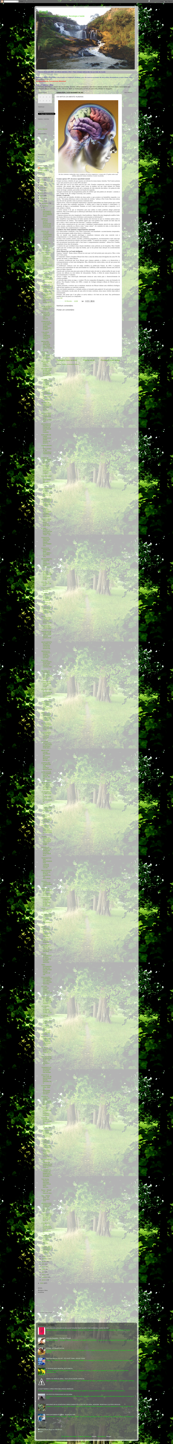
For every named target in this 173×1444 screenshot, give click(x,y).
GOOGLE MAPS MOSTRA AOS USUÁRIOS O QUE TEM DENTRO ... (46, 1250)
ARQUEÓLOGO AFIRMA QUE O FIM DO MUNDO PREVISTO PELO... (46, 1207)
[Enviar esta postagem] (82, 301)
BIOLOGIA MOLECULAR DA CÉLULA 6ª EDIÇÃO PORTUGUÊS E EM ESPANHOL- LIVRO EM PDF (77, 1328)
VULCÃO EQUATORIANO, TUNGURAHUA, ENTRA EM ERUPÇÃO (46, 267)
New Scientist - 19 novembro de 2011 (46, 589)
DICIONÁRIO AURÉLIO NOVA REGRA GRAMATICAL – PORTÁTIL (46, 1134)
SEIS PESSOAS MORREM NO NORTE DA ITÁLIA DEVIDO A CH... (46, 1061)
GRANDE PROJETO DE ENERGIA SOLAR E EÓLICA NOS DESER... (46, 383)
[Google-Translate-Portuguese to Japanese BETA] (40, 102)
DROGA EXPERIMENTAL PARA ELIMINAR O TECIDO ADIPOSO (46, 958)
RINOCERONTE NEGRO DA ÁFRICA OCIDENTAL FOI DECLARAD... (46, 874)
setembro (45, 1259)
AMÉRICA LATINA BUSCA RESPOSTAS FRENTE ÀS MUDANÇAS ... (46, 223)
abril (43, 1272)
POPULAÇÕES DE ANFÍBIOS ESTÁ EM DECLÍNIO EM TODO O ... (46, 726)
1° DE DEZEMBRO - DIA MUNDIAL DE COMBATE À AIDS (46, 213)
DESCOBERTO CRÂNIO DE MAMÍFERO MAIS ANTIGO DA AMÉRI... (46, 1173)
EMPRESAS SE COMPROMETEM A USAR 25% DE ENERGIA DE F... (46, 635)
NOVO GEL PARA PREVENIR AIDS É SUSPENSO (45, 355)
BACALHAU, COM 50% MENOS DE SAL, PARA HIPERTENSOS (46, 345)
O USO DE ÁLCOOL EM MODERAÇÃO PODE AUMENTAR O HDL (46, 575)
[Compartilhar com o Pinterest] (94, 301)
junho (44, 1266)
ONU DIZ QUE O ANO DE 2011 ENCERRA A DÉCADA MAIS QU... (46, 257)
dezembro (45, 203)
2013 (42, 195)
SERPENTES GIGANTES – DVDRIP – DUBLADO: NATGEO (46, 655)
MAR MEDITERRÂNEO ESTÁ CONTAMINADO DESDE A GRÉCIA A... (46, 716)
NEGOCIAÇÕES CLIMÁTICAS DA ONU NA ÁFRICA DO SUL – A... (46, 1217)
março (44, 1274)
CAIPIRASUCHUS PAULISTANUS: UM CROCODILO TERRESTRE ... (46, 450)
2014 (42, 193)
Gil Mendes (40, 157)
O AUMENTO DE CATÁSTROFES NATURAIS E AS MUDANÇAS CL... (46, 1228)
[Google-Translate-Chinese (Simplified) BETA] (40, 98)
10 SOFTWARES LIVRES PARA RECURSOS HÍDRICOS (55, 1389)
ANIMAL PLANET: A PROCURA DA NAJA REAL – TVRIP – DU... (46, 532)
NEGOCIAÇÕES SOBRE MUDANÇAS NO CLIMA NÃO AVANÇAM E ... (46, 299)
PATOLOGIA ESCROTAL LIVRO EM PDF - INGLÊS (45, 316)
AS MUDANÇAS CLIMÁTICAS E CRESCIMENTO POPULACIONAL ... (46, 796)
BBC (61, 298)
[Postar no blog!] (88, 301)
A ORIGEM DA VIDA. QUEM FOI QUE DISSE (46, 684)
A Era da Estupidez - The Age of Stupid (58, 1338)
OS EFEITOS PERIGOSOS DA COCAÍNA (46, 627)
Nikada (94, 1436)
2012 (42, 198)
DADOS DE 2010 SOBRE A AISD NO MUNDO (46, 460)
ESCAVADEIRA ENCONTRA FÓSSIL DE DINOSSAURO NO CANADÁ (46, 428)
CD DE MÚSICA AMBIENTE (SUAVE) (46, 308)
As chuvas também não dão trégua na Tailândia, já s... (46, 1051)
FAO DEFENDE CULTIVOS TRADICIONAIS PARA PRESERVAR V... (46, 808)
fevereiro (45, 1277)
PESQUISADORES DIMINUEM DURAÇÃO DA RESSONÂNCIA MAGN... (46, 1163)
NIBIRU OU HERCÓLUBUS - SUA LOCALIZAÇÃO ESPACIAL (65, 1379)
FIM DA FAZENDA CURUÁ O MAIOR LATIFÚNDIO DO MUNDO (46, 1143)
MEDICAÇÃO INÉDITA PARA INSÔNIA (45, 364)
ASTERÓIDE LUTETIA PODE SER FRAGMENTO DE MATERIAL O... (46, 830)
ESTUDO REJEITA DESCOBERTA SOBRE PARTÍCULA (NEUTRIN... (46, 512)
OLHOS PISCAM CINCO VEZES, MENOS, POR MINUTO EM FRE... (46, 492)
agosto (44, 1261)
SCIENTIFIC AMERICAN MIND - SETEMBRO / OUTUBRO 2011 (46, 552)
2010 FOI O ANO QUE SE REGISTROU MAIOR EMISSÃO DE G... (46, 1079)
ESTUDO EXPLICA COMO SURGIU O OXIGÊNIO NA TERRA (46, 990)
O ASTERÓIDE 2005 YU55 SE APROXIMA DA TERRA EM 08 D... (46, 1090)
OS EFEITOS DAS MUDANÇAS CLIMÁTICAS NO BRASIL (46, 597)
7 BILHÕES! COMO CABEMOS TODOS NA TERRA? (45, 336)
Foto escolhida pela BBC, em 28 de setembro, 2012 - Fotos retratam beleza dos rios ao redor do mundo (71, 72)
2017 (42, 185)
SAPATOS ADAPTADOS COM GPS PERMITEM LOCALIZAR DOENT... (46, 1041)
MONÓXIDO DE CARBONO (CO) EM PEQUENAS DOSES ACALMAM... (46, 902)
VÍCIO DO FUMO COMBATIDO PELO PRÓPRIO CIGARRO (46, 1111)
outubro (44, 1256)
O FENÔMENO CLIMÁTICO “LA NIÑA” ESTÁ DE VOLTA (46, 736)
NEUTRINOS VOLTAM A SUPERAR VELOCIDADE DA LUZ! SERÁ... (46, 675)
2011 (42, 201)
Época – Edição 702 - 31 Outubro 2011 (46, 1191)
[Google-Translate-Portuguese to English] (43, 102)
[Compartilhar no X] (90, 301)
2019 (42, 180)
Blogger (108, 1436)
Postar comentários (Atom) (70, 364)
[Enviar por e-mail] (86, 301)
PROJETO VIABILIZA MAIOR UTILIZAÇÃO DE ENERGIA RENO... (46, 1100)
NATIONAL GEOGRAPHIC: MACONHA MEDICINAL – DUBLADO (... (46, 745)
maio (43, 1269)
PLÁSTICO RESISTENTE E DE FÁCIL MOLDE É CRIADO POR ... (46, 664)
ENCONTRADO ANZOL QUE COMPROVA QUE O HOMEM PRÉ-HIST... (46, 417)
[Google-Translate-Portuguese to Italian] (49, 98)
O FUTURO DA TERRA (46, 603)
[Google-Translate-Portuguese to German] (46, 98)
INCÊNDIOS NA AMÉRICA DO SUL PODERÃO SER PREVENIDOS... (46, 919)
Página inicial (89, 360)
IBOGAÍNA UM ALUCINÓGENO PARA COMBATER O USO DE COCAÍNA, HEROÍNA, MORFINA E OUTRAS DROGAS (83, 1404)
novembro (45, 206)
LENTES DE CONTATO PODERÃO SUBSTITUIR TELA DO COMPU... (46, 469)
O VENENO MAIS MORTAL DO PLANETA (59, 1368)
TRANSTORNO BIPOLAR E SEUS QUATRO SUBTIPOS (46, 522)
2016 (42, 188)
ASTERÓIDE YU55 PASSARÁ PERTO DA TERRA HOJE (46, 1010)
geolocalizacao (42, 129)
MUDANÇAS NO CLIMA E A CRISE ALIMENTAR (46, 289)
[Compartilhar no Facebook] (92, 301)
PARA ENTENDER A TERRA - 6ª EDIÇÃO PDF (60, 1414)
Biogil (43, 12)
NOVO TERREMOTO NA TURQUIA (46, 910)
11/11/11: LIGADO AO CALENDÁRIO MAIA (46, 883)
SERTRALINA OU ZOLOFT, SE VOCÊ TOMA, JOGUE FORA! (65, 1358)
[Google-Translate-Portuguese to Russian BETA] (46, 102)
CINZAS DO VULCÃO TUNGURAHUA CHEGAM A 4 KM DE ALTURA (46, 235)
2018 (42, 182)
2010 (42, 1283)
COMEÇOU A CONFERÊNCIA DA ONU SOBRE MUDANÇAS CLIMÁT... (46, 325)
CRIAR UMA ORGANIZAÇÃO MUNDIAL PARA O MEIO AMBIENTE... (46, 1000)
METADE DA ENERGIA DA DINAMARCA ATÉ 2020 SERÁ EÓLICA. (46, 407)
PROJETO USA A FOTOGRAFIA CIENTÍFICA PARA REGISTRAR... (46, 694)
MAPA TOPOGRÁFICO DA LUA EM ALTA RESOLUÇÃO (46, 620)
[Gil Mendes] (39, 159)
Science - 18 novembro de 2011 (46, 583)
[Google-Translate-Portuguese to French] (43, 98)
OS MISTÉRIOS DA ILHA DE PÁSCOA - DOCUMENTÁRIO (46, 611)
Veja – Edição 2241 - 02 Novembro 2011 (45, 1198)
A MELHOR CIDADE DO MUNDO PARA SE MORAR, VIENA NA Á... (46, 246)
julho (43, 1264)
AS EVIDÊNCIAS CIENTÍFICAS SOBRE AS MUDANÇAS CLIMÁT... (46, 503)
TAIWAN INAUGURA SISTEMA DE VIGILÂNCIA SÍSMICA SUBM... (46, 840)
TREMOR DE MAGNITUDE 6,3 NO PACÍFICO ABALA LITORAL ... (46, 1239)
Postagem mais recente (66, 360)
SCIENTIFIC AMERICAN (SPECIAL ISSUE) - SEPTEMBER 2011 (46, 541)
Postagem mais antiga (110, 360)
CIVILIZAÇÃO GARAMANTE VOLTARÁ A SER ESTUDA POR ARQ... (46, 981)
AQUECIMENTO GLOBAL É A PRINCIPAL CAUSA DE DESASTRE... (46, 645)
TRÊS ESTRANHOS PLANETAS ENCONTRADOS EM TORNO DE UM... (46, 969)
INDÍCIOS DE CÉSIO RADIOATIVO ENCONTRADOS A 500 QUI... (46, 819)
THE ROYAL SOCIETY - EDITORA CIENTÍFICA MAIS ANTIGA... (46, 1183)
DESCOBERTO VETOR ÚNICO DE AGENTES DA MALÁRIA (46, 948)
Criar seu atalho (42, 161)
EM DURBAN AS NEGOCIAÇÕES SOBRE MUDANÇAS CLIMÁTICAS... (46, 373)
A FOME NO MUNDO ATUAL (55, 1348)
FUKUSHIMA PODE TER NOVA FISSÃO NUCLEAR (45, 1154)
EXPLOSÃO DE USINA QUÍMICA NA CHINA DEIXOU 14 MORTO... (46, 439)
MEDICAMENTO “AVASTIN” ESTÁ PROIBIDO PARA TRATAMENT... (46, 563)
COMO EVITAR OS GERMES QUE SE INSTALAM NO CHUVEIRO (46, 776)
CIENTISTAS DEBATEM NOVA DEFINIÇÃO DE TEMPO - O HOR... (46, 1030)
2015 (42, 190)
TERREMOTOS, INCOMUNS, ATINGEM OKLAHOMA (46, 1070)
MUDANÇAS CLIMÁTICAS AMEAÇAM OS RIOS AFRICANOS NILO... (46, 851)
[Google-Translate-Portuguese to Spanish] (49, 102)
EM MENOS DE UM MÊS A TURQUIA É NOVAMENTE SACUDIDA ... (46, 786)
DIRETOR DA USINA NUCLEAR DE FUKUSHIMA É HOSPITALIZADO (46, 279)
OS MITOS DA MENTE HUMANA (45, 940)
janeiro (44, 1280)
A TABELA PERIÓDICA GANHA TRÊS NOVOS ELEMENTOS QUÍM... (46, 1019)
